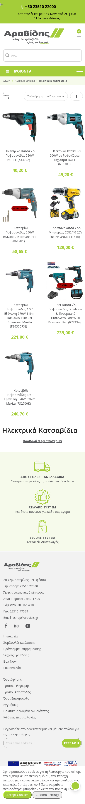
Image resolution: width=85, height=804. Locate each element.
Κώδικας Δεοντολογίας (19, 717)
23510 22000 (29, 586)
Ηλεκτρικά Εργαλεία (25, 80)
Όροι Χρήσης (12, 679)
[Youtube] (28, 625)
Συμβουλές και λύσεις (19, 642)
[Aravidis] (36, 36)
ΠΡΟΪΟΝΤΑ (21, 71)
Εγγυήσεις (10, 705)
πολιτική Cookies (67, 789)
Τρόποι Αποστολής (17, 692)
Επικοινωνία (12, 668)
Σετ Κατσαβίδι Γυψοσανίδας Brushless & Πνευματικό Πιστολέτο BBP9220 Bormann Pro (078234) (65, 313)
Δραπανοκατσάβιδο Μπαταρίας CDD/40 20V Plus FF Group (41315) (65, 232)
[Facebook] (6, 625)
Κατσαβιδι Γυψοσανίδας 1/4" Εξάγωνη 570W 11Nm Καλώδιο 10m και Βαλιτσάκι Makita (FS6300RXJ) (19, 315)
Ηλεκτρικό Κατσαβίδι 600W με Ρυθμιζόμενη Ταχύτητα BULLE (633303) (65, 157)
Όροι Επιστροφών (16, 698)
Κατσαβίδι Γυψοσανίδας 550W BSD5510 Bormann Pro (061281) (19, 234)
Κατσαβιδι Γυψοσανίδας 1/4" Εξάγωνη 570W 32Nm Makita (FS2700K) (19, 396)
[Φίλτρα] (6, 96)
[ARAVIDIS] (21, 566)
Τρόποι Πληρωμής (16, 686)
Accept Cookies (17, 795)
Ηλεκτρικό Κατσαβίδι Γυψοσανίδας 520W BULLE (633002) (21, 155)
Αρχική (6, 80)
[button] (7, 55)
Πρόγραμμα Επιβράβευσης (22, 649)
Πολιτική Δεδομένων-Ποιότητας (26, 711)
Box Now (10, 661)
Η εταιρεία (10, 636)
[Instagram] (16, 625)
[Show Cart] (79, 34)
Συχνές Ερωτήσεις (16, 655)
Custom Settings (47, 795)
